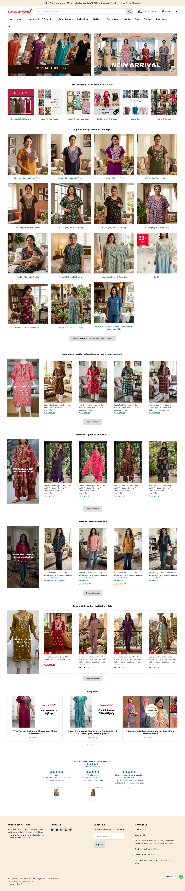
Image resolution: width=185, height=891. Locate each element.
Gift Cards (148, 19)
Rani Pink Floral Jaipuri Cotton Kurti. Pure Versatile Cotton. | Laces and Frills (91, 407)
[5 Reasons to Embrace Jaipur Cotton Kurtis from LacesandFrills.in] (150, 712)
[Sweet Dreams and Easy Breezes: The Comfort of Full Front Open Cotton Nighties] (92, 712)
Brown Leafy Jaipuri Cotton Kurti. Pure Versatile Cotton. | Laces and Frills (57, 407)
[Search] (129, 11)
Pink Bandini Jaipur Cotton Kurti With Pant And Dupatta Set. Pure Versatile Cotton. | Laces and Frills (92, 489)
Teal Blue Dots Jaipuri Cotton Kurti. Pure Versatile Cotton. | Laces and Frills (126, 407)
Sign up (99, 844)
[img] (92, 764)
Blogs (137, 19)
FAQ (9, 26)
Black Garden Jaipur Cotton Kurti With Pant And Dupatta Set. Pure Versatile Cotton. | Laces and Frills (127, 489)
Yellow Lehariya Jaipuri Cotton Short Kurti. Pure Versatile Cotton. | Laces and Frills (128, 575)
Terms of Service (53, 879)
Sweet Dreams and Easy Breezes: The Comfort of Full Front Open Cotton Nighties (92, 732)
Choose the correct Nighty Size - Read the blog (92, 338)
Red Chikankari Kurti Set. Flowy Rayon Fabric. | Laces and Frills (57, 658)
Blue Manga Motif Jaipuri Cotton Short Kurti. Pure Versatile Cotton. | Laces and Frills (163, 575)
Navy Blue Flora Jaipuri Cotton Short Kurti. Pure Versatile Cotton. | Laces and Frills (58, 575)
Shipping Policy (39, 879)
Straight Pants (83, 19)
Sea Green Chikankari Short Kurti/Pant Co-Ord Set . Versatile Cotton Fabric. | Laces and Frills (162, 659)
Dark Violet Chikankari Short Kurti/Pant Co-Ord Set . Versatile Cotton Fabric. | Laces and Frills (127, 659)
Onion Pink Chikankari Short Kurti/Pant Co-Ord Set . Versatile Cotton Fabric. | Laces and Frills (92, 659)
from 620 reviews (92, 766)
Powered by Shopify (15, 884)
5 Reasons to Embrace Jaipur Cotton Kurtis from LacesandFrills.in (150, 732)
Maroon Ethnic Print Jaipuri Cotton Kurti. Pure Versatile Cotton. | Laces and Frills (160, 407)
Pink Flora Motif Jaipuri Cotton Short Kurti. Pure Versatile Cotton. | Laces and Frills (93, 575)
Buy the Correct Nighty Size (119, 19)
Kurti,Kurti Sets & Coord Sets (41, 19)
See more (91, 745)
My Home (97, 19)
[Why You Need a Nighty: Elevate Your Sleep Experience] (35, 712)
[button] (166, 11)
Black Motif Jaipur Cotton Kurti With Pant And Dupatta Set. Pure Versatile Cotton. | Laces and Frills (161, 489)
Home (10, 19)
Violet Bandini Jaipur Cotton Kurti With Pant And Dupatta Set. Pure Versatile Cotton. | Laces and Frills (57, 489)
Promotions (161, 19)
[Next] (177, 388)
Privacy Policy (13, 879)
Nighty (20, 19)
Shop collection (92, 422)
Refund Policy (26, 879)
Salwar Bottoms (66, 19)
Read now (34, 737)
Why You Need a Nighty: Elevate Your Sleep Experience (35, 732)
